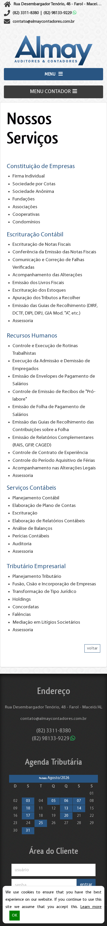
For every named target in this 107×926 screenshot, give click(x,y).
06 (66, 801)
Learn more (91, 907)
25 (41, 823)
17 (28, 816)
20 (66, 816)
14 (79, 809)
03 (28, 801)
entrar (86, 884)
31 (28, 831)
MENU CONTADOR (51, 91)
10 (28, 809)
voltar (92, 648)
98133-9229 (58, 13)
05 (53, 801)
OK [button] (14, 915)
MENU (51, 74)
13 (66, 809)
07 (79, 801)
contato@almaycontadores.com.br (53, 718)
